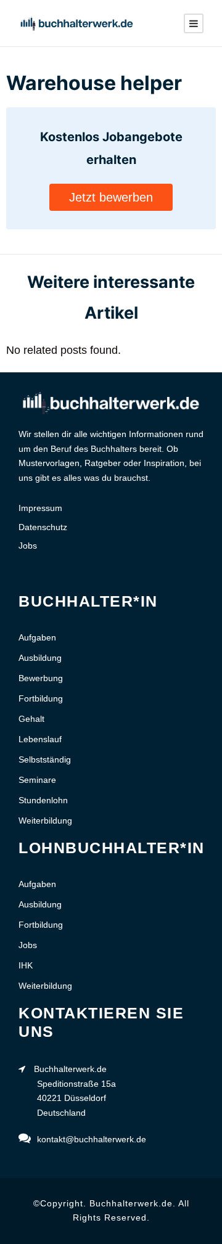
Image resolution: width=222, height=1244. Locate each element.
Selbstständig (44, 759)
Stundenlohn (43, 800)
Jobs (27, 545)
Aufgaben (37, 637)
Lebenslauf (40, 739)
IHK (25, 965)
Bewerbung (40, 678)
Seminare (37, 780)
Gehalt (31, 719)
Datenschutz (42, 527)
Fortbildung (40, 698)
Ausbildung (40, 658)
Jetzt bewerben (111, 197)
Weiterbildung (45, 820)
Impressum (40, 508)
